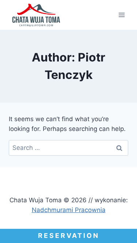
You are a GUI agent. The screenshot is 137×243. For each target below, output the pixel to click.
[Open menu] (121, 14)
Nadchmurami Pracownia (69, 210)
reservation (68, 235)
